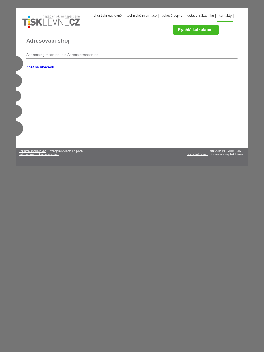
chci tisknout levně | (108, 16)
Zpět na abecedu (40, 67)
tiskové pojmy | (173, 16)
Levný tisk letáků (197, 154)
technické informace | (143, 16)
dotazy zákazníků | (201, 16)
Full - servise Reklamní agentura (39, 154)
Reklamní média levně (32, 151)
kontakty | (226, 16)
